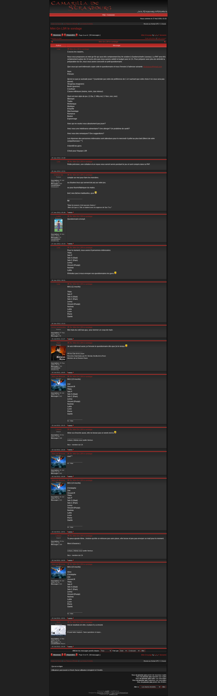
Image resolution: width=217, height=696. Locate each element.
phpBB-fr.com (113, 694)
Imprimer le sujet (56, 38)
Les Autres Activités (86, 24)
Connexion (111, 15)
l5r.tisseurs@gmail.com (152, 67)
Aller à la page (146, 35)
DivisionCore (124, 692)
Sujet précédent (150, 38)
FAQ (104, 15)
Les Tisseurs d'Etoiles (70, 24)
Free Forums (116, 692)
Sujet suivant (161, 38)
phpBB (107, 691)
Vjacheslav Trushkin (103, 692)
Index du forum (56, 24)
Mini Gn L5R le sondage (66, 28)
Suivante (163, 35)
